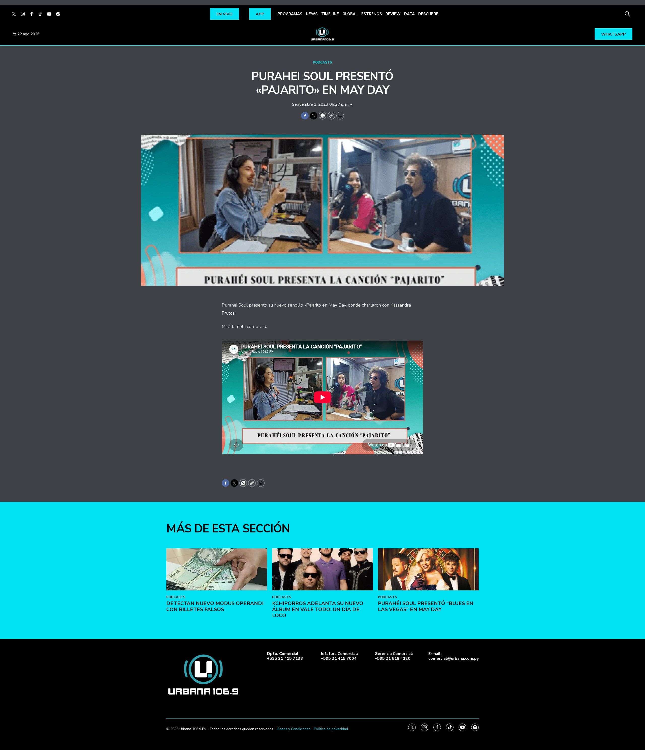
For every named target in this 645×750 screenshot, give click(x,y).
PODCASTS (322, 62)
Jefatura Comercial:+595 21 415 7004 (339, 656)
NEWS (312, 13)
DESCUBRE (428, 13)
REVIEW (393, 13)
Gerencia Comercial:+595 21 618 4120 (394, 656)
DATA (409, 13)
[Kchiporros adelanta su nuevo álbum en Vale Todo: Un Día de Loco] (322, 569)
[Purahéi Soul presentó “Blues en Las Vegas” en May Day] (428, 569)
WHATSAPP (613, 34)
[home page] (322, 34)
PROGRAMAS (290, 13)
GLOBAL (350, 13)
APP (260, 14)
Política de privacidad (331, 729)
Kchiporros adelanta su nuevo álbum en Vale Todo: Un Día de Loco (317, 609)
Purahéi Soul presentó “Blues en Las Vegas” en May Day (425, 606)
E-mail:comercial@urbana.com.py (453, 656)
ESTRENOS (371, 13)
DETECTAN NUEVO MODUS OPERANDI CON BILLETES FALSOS (215, 606)
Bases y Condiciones (293, 729)
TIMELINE (330, 13)
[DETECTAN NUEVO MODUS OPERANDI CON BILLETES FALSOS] (216, 569)
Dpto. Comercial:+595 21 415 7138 (285, 656)
